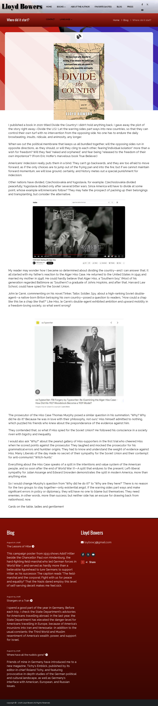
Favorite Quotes (103, 7)
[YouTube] (93, 555)
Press (130, 7)
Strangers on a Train (18, 600)
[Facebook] (83, 555)
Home (49, 7)
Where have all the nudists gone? (26, 654)
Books (60, 7)
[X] (88, 555)
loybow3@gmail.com (97, 542)
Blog (119, 7)
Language (65, 19)
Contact (50, 19)
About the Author (80, 7)
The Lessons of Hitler (19, 546)
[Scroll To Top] (152, 702)
